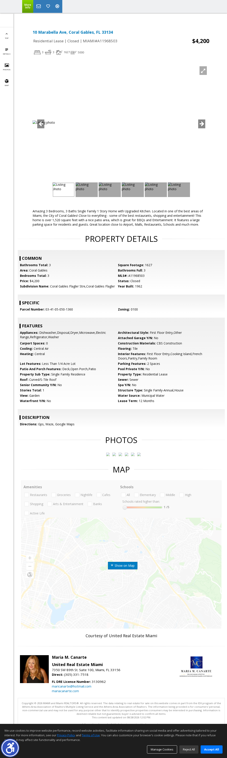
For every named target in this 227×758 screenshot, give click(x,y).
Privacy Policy (66, 735)
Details (6, 54)
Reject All (189, 749)
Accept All (211, 749)
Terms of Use (91, 735)
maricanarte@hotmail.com (71, 686)
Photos (6, 69)
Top (6, 38)
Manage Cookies (162, 749)
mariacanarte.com (65, 691)
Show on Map (124, 565)
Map (7, 85)
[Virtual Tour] (57, 6)
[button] (10, 747)
